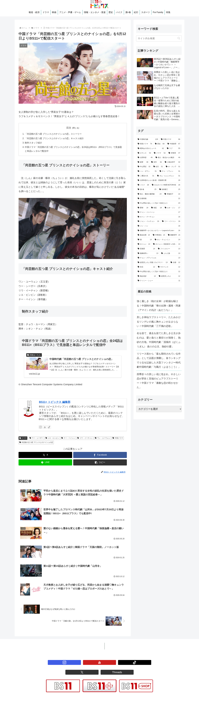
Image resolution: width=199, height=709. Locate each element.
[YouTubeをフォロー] (45, 427)
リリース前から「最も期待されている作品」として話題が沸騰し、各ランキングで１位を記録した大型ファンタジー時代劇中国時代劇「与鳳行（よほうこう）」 (159, 360)
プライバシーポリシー (90, 646)
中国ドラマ (119, 438)
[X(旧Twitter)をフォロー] (81, 672)
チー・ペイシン (69, 438)
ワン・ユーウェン (103, 438)
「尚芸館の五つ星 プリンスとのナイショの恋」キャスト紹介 (54, 138)
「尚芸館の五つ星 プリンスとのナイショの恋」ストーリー (53, 134)
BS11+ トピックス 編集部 (54, 401)
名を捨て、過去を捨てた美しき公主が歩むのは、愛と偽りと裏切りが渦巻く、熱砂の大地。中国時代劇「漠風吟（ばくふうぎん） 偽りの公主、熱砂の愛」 (159, 340)
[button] (100, 462)
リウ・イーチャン (86, 438)
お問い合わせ (114, 646)
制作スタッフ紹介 (33, 142)
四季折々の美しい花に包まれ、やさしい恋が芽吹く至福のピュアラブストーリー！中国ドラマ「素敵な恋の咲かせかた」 (159, 381)
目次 (68, 127)
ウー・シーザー (37, 438)
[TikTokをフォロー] (49, 427)
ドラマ (24, 438)
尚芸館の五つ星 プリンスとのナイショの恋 (37, 442)
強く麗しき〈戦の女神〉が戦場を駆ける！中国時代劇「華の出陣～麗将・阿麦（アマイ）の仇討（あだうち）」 (159, 305)
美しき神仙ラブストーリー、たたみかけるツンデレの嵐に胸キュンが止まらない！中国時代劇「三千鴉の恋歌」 (159, 321)
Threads (117, 672)
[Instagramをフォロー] (40, 427)
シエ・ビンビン (53, 438)
